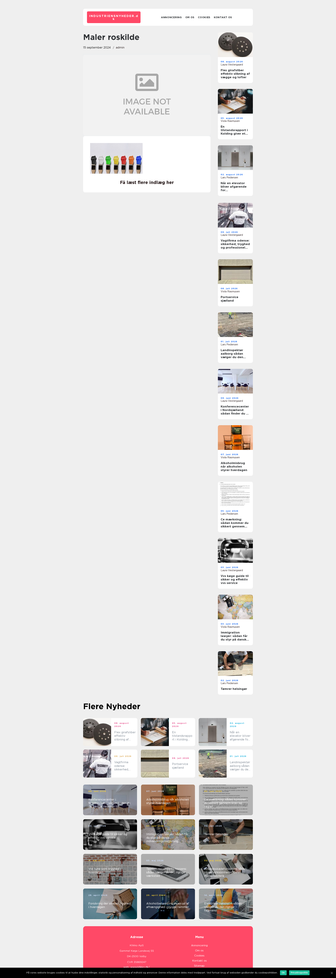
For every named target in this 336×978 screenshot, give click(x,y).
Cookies (204, 17)
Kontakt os (223, 17)
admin (120, 47)
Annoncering (171, 17)
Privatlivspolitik (299, 972)
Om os (190, 17)
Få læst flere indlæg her (147, 182)
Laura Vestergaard (232, 64)
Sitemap (199, 965)
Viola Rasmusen (230, 121)
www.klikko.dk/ (140, 967)
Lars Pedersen (229, 177)
